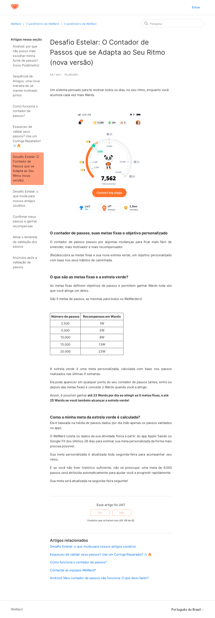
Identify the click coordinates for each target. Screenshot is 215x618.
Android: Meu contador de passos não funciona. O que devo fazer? (99, 578)
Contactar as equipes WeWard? (73, 570)
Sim (100, 512)
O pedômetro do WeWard (42, 23)
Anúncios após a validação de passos (25, 262)
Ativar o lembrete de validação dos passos (25, 241)
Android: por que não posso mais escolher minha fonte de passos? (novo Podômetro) (26, 55)
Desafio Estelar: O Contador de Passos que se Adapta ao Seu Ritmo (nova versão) (26, 168)
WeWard (16, 23)
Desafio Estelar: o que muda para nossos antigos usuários (25, 198)
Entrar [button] (196, 7)
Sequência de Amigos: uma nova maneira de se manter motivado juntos (26, 85)
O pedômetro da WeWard (80, 23)
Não (121, 512)
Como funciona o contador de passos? (25, 111)
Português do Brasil (186, 609)
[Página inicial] (15, 10)
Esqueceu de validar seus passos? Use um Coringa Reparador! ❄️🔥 (27, 136)
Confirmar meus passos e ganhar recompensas (25, 221)
